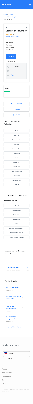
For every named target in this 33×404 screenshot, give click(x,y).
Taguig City (16, 153)
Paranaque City (16, 139)
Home (5, 14)
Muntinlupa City (16, 180)
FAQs (4, 384)
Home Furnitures (16, 205)
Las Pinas (16, 157)
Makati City (16, 166)
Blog (3, 380)
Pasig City (16, 135)
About (4, 369)
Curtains (16, 223)
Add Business (7, 373)
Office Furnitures (16, 210)
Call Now (11, 56)
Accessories (16, 214)
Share (17, 109)
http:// (12, 75)
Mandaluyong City (16, 171)
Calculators (6, 376)
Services (11, 14)
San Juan (16, 144)
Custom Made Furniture (17, 237)
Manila (16, 131)
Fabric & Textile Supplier (10, 17)
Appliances (16, 219)
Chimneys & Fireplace (16, 232)
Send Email (11, 61)
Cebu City (16, 184)
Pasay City (16, 175)
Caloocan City (16, 148)
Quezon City (16, 162)
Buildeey (6, 4)
